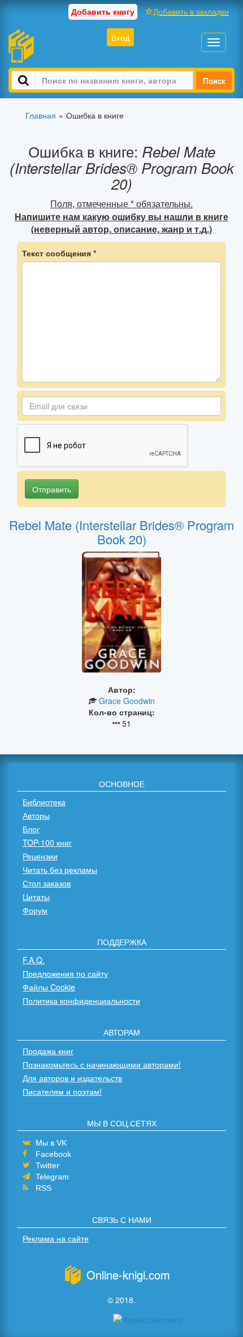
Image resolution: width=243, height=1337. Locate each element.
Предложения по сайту (65, 973)
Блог (31, 828)
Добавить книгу (102, 11)
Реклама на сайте (56, 1238)
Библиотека (44, 801)
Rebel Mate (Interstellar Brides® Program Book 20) (121, 531)
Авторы (36, 815)
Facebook (53, 1154)
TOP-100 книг (47, 842)
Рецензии (40, 856)
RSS (43, 1188)
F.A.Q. (34, 959)
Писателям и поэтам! (62, 1091)
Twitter (47, 1165)
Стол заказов (47, 883)
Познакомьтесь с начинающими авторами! (102, 1064)
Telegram (52, 1177)
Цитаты (36, 896)
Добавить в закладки (191, 11)
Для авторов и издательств (72, 1077)
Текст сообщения (59, 253)
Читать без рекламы (60, 869)
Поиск (214, 80)
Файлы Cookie (49, 987)
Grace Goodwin (127, 700)
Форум (35, 910)
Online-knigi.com (128, 1274)
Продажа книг (48, 1050)
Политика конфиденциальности (81, 1000)
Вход (120, 37)
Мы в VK (51, 1143)
